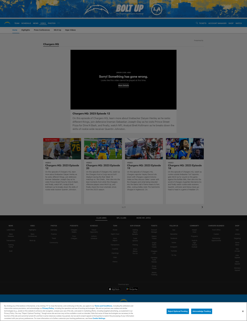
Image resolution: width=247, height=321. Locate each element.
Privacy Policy (48, 308)
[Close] (243, 311)
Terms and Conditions (103, 306)
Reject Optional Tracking (178, 311)
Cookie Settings (99, 318)
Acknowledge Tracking (202, 311)
